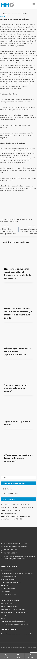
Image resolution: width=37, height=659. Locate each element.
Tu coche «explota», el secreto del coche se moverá (15, 388)
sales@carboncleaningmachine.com (18, 516)
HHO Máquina (7, 489)
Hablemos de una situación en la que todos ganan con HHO (8, 230)
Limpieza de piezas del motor (11, 582)
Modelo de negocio (7, 603)
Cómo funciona (6, 591)
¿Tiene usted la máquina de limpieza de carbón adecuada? (28, 230)
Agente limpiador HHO (10, 493)
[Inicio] (1, 14)
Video (3, 618)
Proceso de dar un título (9, 577)
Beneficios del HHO (8, 579)
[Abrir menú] (34, 4)
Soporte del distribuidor (9, 606)
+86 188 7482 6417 (16, 519)
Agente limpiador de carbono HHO (13, 609)
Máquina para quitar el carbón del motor (14, 612)
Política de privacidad (8, 588)
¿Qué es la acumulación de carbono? (13, 621)
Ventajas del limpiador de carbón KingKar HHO (17, 574)
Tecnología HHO (6, 585)
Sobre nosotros (6, 571)
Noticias (3, 16)
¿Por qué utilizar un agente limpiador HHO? (15, 624)
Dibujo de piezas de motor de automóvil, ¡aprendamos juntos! (17, 351)
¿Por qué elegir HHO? (8, 594)
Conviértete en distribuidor (10, 601)
